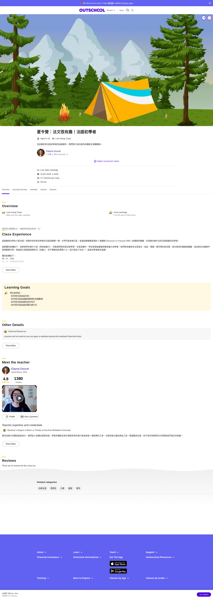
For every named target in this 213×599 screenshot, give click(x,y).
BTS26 (110, 3)
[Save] (209, 18)
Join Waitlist (204, 595)
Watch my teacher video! (108, 161)
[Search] (127, 10)
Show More (11, 270)
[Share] (204, 18)
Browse (110, 10)
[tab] (5, 190)
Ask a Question (31, 417)
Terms (125, 3)
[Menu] (132, 10)
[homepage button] (92, 10)
